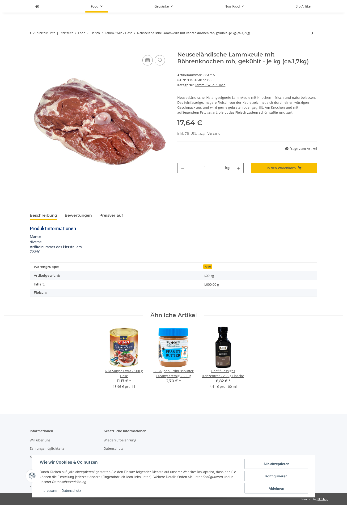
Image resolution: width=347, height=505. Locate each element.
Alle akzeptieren (276, 464)
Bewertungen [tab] (78, 215)
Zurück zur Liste (44, 33)
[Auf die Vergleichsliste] (147, 60)
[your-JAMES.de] (37, 6)
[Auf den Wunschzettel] (160, 60)
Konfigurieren (276, 476)
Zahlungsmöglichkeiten (48, 448)
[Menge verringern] (183, 168)
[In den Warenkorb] (33, 48)
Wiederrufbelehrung (120, 440)
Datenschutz (71, 490)
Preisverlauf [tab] (111, 215)
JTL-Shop (322, 499)
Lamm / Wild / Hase (210, 85)
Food (207, 266)
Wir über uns (40, 440)
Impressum (48, 490)
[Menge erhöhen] (238, 168)
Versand (213, 133)
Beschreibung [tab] (43, 215)
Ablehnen (276, 488)
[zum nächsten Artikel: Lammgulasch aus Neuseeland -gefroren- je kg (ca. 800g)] (312, 33)
